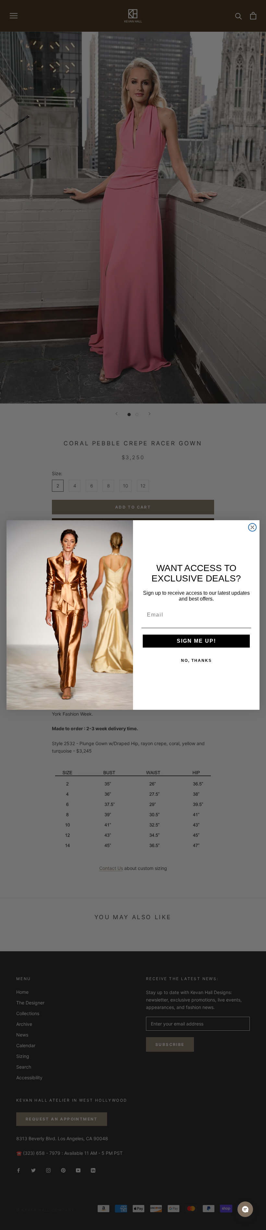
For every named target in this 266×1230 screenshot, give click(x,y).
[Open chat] (245, 1209)
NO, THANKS (196, 660)
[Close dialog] (252, 527)
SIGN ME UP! (196, 641)
